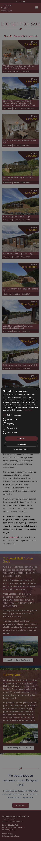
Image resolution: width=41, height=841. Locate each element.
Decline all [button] (21, 444)
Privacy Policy (27, 410)
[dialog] (20, 421)
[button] (20, 449)
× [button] (36, 390)
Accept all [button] (21, 438)
